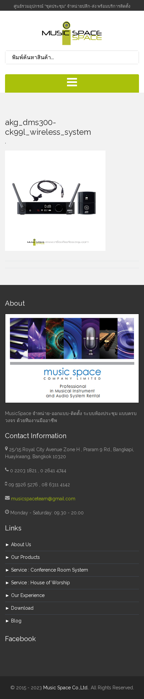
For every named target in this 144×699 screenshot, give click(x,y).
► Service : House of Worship (37, 582)
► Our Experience (25, 595)
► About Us (18, 544)
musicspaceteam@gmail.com (43, 498)
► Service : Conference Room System (46, 570)
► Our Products (22, 557)
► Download (19, 608)
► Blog (13, 620)
